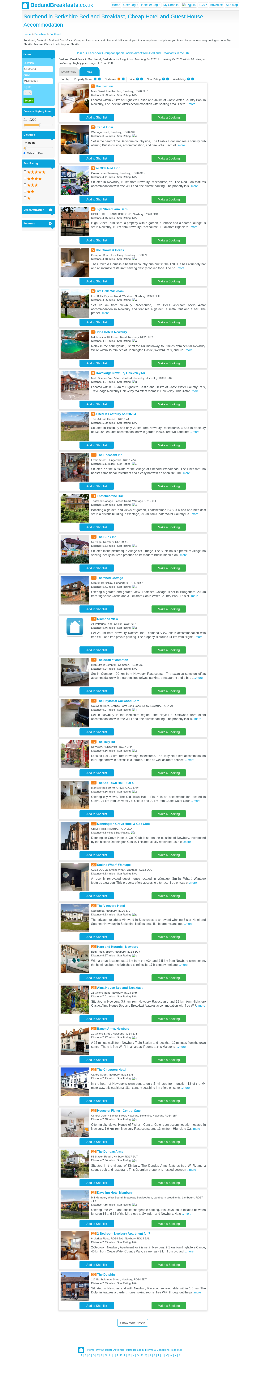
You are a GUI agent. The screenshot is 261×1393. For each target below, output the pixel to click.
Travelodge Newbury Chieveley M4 (120, 373)
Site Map (232, 5)
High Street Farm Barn (111, 209)
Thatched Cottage (110, 578)
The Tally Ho (106, 742)
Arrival (27, 74)
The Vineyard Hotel (111, 905)
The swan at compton (112, 660)
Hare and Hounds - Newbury (117, 946)
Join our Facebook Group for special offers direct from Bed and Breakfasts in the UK (132, 53)
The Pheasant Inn (109, 455)
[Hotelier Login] (135, 1349)
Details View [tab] (68, 71)
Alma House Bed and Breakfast (120, 987)
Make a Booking (169, 117)
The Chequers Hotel (111, 1069)
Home (116, 5)
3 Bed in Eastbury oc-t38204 (115, 414)
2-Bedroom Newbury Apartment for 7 (123, 1233)
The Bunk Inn (107, 537)
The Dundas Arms (110, 1151)
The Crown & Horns (109, 250)
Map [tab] (89, 71)
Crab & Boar (104, 127)
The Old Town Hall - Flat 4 (115, 782)
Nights (27, 86)
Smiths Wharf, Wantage (114, 864)
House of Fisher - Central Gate (119, 1110)
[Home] (91, 1349)
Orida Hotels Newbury (111, 332)
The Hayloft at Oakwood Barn (118, 701)
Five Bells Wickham (109, 291)
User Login (130, 5)
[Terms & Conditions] (157, 1349)
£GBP (203, 5)
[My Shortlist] (104, 1349)
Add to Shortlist (96, 117)
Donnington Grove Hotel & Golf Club (123, 823)
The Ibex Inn (104, 86)
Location (29, 62)
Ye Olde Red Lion (107, 168)
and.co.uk (61, 5)
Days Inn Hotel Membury (115, 1192)
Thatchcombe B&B (111, 496)
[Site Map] (177, 1349)
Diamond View (107, 619)
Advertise (216, 5)
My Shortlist (171, 5)
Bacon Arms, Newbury (113, 1028)
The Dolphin (106, 1274)
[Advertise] (119, 1349)
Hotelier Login (150, 5)
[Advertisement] (222, 107)
